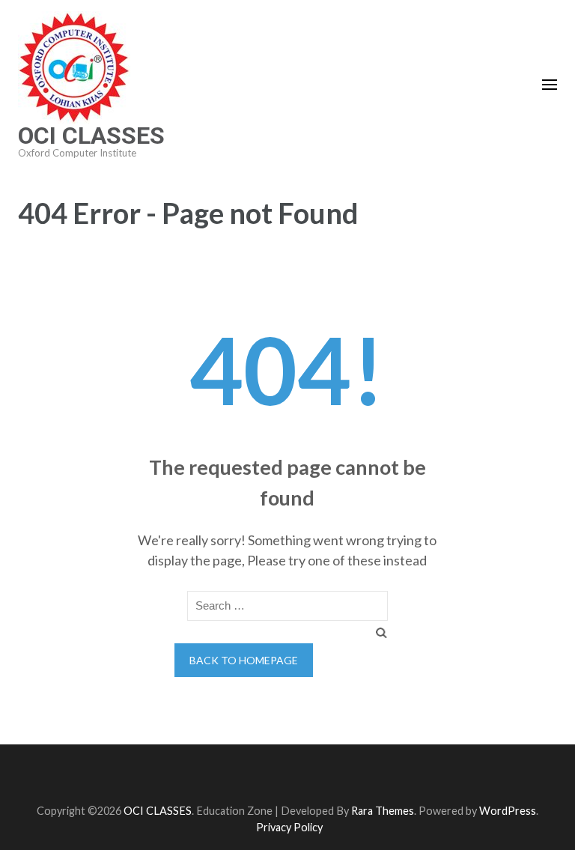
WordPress (507, 810)
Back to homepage (243, 660)
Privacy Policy (289, 827)
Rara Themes (382, 810)
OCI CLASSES (91, 135)
